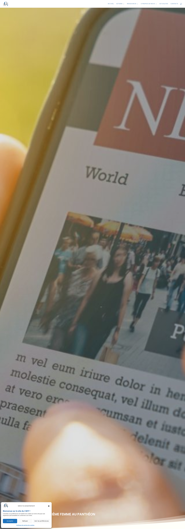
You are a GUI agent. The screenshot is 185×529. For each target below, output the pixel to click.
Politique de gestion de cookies (25, 525)
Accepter (10, 521)
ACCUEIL (111, 4)
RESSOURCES (131, 4)
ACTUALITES (163, 4)
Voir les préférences (41, 521)
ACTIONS (119, 4)
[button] (49, 506)
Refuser (25, 521)
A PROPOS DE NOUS (148, 4)
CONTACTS (174, 4)
